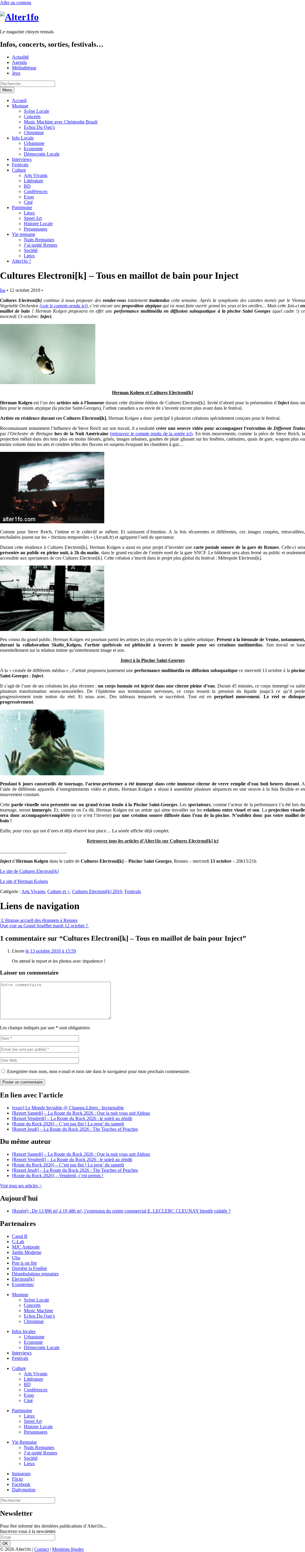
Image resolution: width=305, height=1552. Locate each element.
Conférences (35, 191)
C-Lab (18, 1241)
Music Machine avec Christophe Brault (60, 121)
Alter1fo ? (21, 261)
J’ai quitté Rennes (40, 245)
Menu (7, 90)
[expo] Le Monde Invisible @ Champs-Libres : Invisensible (68, 1107)
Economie (33, 148)
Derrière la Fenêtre (29, 1268)
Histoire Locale (38, 223)
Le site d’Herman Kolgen (24, 881)
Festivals (20, 164)
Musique (20, 105)
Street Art (33, 218)
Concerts (32, 116)
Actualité (20, 56)
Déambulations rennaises (35, 1273)
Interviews (22, 159)
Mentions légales (68, 1549)
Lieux (29, 212)
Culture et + (58, 891)
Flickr (17, 1478)
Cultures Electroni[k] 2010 (97, 891)
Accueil (19, 100)
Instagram (21, 1473)
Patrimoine (22, 207)
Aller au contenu (15, 2)
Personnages (35, 228)
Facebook (21, 1484)
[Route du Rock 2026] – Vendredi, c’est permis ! (57, 1175)
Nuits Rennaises (39, 239)
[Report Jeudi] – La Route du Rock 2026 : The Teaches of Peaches (75, 1129)
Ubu (16, 1257)
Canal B (19, 1236)
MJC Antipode (26, 1246)
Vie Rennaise (24, 1442)
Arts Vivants (35, 175)
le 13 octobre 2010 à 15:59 (51, 950)
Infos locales (23, 1331)
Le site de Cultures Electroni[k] (29, 871)
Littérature (33, 180)
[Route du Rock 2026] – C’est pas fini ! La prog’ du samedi (68, 1123)
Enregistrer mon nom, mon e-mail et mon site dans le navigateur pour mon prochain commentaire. (98, 1071)
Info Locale (23, 137)
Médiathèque (24, 67)
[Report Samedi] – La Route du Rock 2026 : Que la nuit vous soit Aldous (81, 1113)
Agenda (19, 62)
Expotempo (23, 1284)
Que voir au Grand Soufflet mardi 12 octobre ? (44, 925)
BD (27, 186)
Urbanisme (34, 143)
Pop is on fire (24, 1263)
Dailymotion (23, 1489)
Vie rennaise (23, 234)
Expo (29, 196)
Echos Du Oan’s (39, 127)
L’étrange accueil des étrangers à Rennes (38, 920)
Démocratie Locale (42, 153)
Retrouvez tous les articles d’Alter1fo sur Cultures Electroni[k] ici (152, 840)
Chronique (34, 132)
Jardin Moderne (26, 1252)
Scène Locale (36, 111)
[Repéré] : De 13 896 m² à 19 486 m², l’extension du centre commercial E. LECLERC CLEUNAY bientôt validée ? (121, 1210)
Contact (41, 1549)
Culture (19, 170)
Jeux (16, 73)
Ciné (28, 202)
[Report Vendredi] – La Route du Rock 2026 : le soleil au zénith (72, 1118)
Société (31, 250)
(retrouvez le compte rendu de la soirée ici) (151, 433)
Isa (2, 290)
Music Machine (38, 1310)
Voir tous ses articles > (21, 1185)
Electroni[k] (23, 1279)
